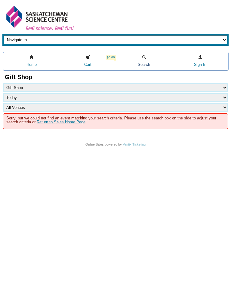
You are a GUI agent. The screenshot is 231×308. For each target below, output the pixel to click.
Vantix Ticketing (134, 144)
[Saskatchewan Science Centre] (39, 30)
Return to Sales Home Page (61, 122)
